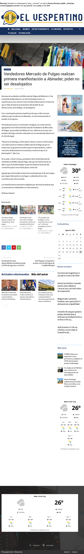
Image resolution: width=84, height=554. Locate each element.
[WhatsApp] (19, 247)
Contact (74, 552)
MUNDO (26, 29)
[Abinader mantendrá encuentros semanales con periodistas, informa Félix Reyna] (10, 285)
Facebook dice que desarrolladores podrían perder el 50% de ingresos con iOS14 (14, 263)
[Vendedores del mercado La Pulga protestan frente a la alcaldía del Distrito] (28, 209)
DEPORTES (68, 29)
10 (59, 245)
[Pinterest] (14, 247)
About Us (67, 552)
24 (59, 252)
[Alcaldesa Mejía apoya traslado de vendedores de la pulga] (10, 209)
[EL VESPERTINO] (42, 17)
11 (63, 245)
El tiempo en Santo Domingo (70, 215)
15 (77, 245)
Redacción (9, 88)
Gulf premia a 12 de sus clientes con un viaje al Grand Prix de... (67, 330)
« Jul (59, 258)
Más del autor (39, 274)
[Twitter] (9, 247)
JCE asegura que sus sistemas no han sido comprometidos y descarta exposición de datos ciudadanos (46, 297)
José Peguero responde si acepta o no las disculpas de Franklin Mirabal (43, 263)
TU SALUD (12, 33)
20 (70, 248)
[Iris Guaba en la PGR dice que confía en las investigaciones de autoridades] (60, 369)
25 (63, 252)
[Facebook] (4, 247)
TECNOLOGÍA (24, 33)
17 (59, 248)
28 (73, 252)
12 (67, 245)
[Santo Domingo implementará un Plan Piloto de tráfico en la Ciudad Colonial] (60, 381)
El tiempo (63, 449)
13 (70, 245)
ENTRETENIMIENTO (40, 29)
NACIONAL (16, 29)
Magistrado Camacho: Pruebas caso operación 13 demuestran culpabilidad (69, 301)
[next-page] (6, 305)
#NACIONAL (42, 290)
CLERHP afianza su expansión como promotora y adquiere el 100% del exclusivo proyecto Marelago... (73, 358)
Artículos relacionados (15, 274)
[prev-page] (3, 305)
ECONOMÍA (56, 29)
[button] (79, 29)
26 (67, 252)
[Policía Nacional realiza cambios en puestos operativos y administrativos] (28, 285)
